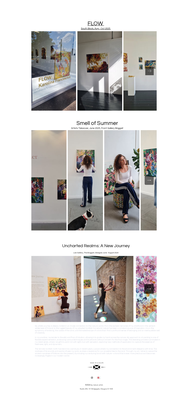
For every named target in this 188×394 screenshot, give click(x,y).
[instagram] (92, 377)
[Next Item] (149, 71)
